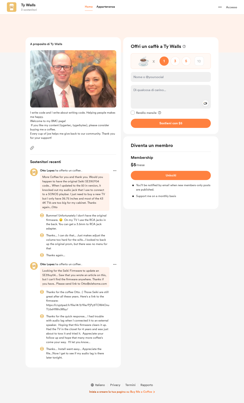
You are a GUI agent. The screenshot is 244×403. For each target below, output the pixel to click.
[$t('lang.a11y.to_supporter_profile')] (42, 215)
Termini (130, 385)
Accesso (231, 7)
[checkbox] (144, 112)
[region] (170, 85)
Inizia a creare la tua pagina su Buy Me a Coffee (120, 391)
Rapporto (146, 385)
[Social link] (32, 148)
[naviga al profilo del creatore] (11, 7)
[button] (88, 7)
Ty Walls (28, 5)
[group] (171, 176)
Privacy (115, 385)
